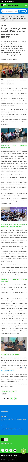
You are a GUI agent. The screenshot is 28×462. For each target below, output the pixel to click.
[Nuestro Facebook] (2, 450)
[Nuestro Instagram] (10, 450)
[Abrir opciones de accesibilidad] (23, 451)
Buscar (23, 11)
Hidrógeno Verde (18, 16)
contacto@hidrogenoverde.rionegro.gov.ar (12, 428)
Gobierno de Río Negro (7, 16)
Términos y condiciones (16, 457)
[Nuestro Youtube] (14, 450)
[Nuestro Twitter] (6, 450)
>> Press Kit (4, 411)
